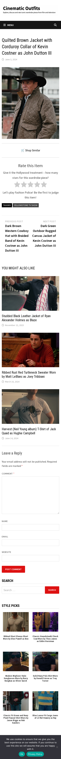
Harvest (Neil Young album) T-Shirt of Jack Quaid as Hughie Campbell (29, 431)
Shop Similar (32, 150)
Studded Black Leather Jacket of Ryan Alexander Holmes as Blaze (26, 318)
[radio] (17, 185)
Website (6, 552)
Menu (10, 25)
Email (5, 536)
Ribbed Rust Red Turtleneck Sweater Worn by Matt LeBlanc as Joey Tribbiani (29, 374)
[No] (57, 747)
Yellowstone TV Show (25, 205)
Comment (8, 473)
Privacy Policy (35, 754)
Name (5, 521)
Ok (21, 754)
